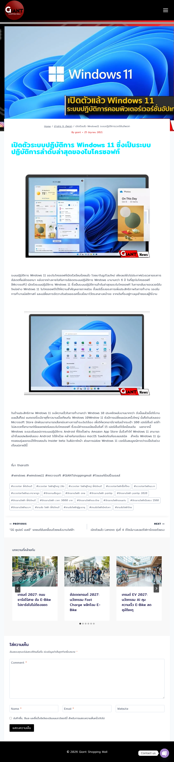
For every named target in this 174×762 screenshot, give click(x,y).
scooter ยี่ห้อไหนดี (21, 486)
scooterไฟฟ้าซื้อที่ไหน (117, 486)
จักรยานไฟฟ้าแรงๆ (21, 507)
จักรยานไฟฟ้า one (75, 493)
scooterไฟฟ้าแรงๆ (144, 486)
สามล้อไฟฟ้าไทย (123, 507)
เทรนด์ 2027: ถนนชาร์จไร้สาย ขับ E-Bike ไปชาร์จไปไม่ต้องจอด (34, 599)
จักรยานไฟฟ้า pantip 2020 (132, 493)
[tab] (80, 624)
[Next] (156, 588)
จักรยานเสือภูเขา (52, 493)
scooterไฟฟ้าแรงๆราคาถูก (25, 493)
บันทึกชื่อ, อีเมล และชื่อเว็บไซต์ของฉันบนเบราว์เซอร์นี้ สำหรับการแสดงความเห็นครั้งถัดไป (59, 718)
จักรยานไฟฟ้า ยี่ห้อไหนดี (23, 500)
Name (16, 709)
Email (69, 709)
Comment (19, 663)
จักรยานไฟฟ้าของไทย (88, 500)
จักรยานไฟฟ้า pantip (101, 493)
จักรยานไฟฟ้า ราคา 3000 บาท (56, 500)
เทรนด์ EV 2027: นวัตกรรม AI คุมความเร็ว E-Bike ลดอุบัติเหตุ (136, 602)
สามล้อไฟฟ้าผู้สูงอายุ (74, 507)
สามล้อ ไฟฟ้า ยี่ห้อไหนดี (47, 507)
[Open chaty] (164, 753)
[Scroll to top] (164, 747)
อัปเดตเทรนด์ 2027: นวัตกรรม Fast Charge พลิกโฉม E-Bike (85, 602)
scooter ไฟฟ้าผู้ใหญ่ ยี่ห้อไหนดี (85, 486)
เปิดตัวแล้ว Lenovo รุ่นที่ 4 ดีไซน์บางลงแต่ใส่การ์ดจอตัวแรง (127, 527)
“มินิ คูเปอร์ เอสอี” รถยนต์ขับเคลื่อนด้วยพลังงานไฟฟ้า (42, 527)
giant (78, 132)
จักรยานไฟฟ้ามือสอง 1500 (144, 500)
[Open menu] (165, 10)
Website (122, 709)
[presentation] (35, 571)
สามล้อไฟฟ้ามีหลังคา (100, 507)
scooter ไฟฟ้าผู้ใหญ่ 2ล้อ (50, 486)
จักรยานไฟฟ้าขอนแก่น (114, 500)
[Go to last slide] (17, 588)
